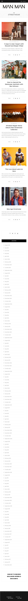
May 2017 (7, 550)
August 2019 (7, 475)
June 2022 (7, 379)
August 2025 (7, 273)
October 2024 (8, 301)
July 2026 (7, 247)
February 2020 (8, 458)
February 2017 (8, 559)
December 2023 (8, 329)
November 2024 (8, 298)
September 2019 (8, 472)
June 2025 (7, 278)
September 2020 (8, 438)
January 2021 (7, 427)
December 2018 (8, 497)
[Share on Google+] (17, 54)
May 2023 (7, 348)
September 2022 (8, 371)
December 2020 (8, 430)
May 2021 (7, 416)
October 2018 (8, 503)
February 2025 (8, 290)
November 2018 (8, 500)
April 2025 (7, 284)
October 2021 (7, 402)
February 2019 (8, 491)
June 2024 (7, 312)
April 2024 (7, 317)
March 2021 (7, 421)
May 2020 (7, 449)
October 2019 (8, 469)
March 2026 (7, 259)
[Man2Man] (14, 6)
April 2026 (7, 256)
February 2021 (8, 424)
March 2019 (7, 489)
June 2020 (7, 447)
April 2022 (7, 385)
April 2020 (7, 452)
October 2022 (8, 368)
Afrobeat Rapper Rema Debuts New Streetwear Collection (14, 127)
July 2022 (7, 376)
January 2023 (7, 360)
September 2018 (8, 505)
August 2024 (7, 306)
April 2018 (7, 519)
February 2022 (8, 390)
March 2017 (7, 556)
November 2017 (8, 534)
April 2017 (7, 553)
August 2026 (7, 245)
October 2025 (8, 267)
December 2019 (8, 463)
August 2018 (7, 508)
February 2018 (8, 525)
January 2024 (7, 326)
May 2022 (7, 382)
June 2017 (7, 548)
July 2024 (7, 309)
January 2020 (7, 461)
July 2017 (6, 545)
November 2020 (8, 433)
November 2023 (8, 332)
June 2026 (7, 250)
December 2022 (8, 362)
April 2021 (7, 419)
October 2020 (8, 435)
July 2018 (6, 511)
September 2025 (8, 270)
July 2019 (6, 477)
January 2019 (7, 494)
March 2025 (7, 287)
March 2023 (7, 354)
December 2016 (8, 564)
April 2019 (7, 486)
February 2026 (8, 261)
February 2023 (8, 357)
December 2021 (8, 396)
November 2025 (8, 264)
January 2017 (7, 562)
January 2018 (7, 528)
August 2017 (7, 542)
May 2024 (7, 315)
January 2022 (7, 393)
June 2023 (7, 346)
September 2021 (8, 404)
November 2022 (8, 365)
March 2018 (7, 522)
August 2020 (7, 441)
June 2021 (7, 413)
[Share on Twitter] (15, 54)
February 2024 (8, 323)
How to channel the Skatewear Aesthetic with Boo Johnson (14, 84)
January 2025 (7, 292)
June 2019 (7, 480)
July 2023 (7, 343)
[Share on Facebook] (13, 54)
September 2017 (8, 539)
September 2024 (8, 304)
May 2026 (7, 253)
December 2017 (8, 531)
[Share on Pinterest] (19, 54)
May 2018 (7, 517)
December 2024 (8, 295)
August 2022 (7, 374)
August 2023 (7, 340)
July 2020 (7, 444)
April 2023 (7, 351)
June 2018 (7, 514)
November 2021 (8, 399)
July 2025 (7, 275)
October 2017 (7, 536)
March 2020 (7, 455)
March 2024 (7, 320)
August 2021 (7, 407)
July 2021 (6, 410)
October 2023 (8, 334)
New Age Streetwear (14, 209)
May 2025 (7, 281)
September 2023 (8, 337)
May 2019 (7, 483)
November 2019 (8, 466)
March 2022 (7, 388)
